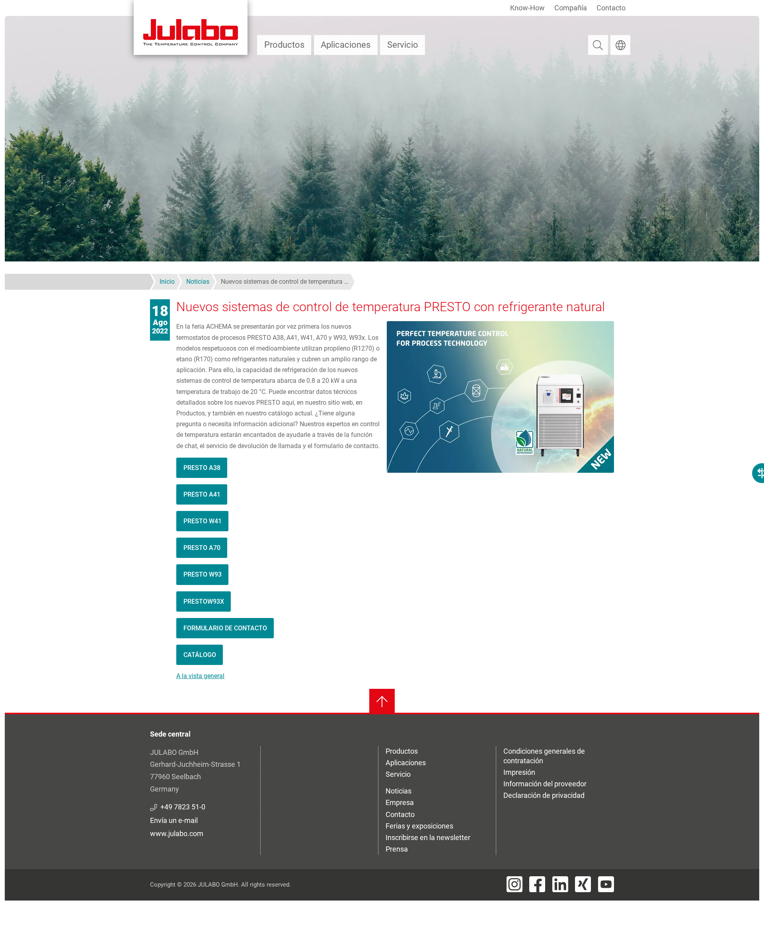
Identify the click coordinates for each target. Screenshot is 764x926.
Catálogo (199, 655)
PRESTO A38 (201, 468)
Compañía (570, 8)
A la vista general (200, 676)
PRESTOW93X (203, 601)
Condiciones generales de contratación (544, 756)
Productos (284, 45)
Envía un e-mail (174, 820)
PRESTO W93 (202, 574)
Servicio (402, 45)
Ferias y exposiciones (419, 826)
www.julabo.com (176, 833)
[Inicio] (191, 27)
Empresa (400, 802)
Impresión (519, 772)
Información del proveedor (545, 784)
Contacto (611, 8)
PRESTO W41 (202, 521)
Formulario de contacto (225, 628)
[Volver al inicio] (382, 701)
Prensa (397, 849)
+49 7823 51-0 (182, 807)
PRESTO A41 (201, 494)
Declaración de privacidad (544, 795)
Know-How (527, 8)
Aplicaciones (345, 45)
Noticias (398, 791)
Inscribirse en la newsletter (428, 837)
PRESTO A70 (201, 548)
